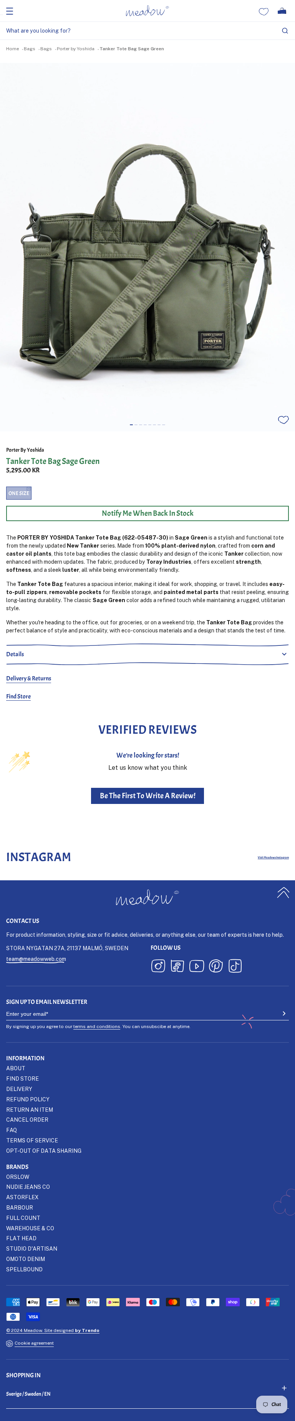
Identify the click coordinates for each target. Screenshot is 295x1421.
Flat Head (21, 1238)
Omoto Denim (25, 1259)
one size (18, 493)
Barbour (19, 1207)
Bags (29, 48)
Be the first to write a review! (148, 795)
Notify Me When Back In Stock (148, 513)
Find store (22, 1078)
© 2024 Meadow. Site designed (52, 1330)
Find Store (18, 696)
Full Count (23, 1218)
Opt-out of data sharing (43, 1150)
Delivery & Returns (28, 678)
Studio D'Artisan (31, 1248)
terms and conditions (96, 1026)
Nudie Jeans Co (28, 1186)
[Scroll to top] (283, 892)
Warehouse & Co (30, 1228)
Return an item (29, 1109)
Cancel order (27, 1119)
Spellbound (24, 1269)
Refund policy (28, 1099)
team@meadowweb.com (36, 959)
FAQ (11, 1130)
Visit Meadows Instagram (273, 857)
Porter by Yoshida (75, 48)
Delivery (19, 1089)
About (15, 1068)
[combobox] (147, 31)
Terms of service (32, 1140)
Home (12, 48)
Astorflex (22, 1197)
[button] (131, 424)
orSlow (17, 1176)
